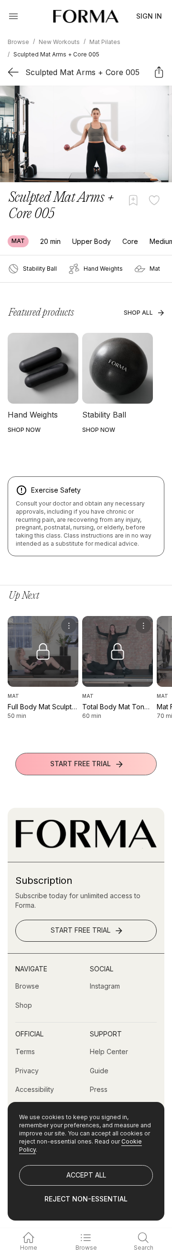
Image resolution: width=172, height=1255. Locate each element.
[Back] (13, 72)
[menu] (68, 625)
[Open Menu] (13, 16)
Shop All (138, 312)
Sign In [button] (149, 16)
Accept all (86, 1175)
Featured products (41, 313)
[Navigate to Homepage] (85, 16)
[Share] (159, 72)
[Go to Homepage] (86, 846)
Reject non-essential (86, 1199)
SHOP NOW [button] (24, 429)
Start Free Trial (80, 764)
